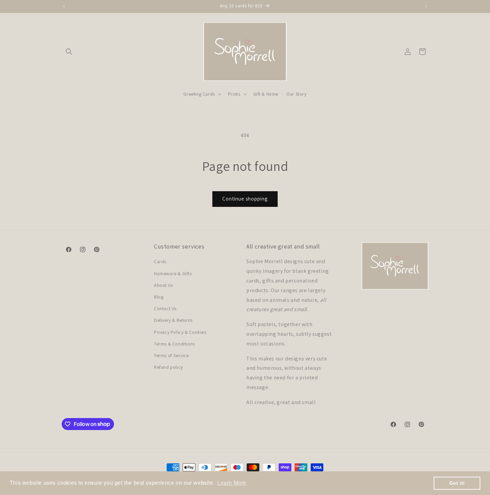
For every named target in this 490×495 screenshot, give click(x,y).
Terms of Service (171, 355)
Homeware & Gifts (173, 273)
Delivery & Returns (173, 320)
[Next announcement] (426, 6)
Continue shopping (245, 199)
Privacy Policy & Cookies (180, 332)
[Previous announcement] (64, 6)
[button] (69, 51)
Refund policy (168, 367)
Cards (160, 261)
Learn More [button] (231, 483)
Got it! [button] (457, 483)
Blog (158, 297)
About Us (163, 285)
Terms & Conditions (174, 344)
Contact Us (165, 308)
